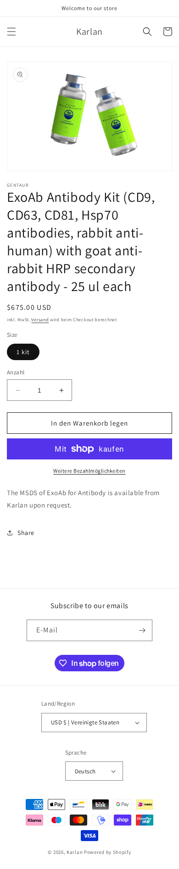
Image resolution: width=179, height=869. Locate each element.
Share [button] (25, 533)
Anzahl (15, 372)
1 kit (23, 352)
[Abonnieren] (142, 630)
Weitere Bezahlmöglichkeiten (89, 470)
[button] (11, 32)
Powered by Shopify (107, 852)
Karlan (75, 852)
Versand (40, 320)
